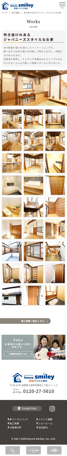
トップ (4, 12)
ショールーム (45, 423)
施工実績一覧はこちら (32, 321)
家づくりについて (19, 419)
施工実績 (15, 12)
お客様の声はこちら (18, 353)
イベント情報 (45, 419)
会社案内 (43, 427)
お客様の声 (15, 427)
